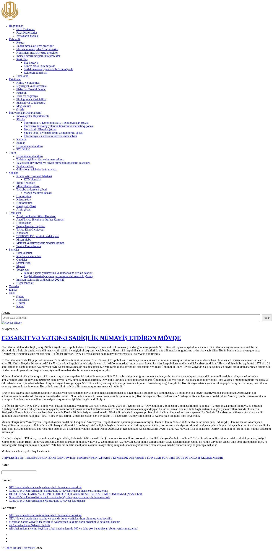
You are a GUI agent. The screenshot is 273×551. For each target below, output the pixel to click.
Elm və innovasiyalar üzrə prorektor (37, 49)
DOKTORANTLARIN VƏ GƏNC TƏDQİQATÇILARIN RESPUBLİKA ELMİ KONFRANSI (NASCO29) (75, 494)
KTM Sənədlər (32, 179)
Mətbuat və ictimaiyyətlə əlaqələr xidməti (40, 242)
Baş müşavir (31, 62)
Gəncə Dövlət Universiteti (19, 547)
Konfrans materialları (28, 256)
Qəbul (12, 293)
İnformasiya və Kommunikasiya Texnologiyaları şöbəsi (56, 122)
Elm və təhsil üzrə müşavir (39, 66)
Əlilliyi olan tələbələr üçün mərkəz (36, 169)
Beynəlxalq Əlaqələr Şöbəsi (40, 129)
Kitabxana (22, 232)
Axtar (266, 317)
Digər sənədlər (24, 282)
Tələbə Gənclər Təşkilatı (30, 226)
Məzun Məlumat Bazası (38, 192)
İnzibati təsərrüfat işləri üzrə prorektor (38, 55)
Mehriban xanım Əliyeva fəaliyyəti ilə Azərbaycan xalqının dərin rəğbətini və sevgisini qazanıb (64, 521)
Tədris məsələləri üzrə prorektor (34, 45)
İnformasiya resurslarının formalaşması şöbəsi (50, 136)
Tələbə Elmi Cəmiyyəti (29, 229)
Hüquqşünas (23, 222)
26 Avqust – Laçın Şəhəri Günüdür (29, 525)
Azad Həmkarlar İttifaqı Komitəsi (36, 216)
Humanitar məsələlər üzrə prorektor (37, 52)
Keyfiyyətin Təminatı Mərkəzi (34, 176)
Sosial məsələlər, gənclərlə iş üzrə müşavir (48, 69)
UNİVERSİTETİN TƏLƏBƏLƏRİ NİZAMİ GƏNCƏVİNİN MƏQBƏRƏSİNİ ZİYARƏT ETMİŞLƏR (64, 457)
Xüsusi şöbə (23, 199)
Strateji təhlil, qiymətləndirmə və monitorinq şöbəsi (53, 132)
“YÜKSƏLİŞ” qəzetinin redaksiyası (37, 236)
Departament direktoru (29, 146)
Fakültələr (15, 79)
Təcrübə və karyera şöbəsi (31, 189)
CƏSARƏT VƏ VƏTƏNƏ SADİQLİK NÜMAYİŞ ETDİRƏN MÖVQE (91, 338)
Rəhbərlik (14, 39)
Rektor (20, 42)
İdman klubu (23, 239)
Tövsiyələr (22, 269)
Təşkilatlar (15, 212)
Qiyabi (20, 109)
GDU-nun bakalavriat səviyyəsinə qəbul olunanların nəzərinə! (45, 487)
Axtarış (5, 312)
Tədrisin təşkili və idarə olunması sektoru (40, 159)
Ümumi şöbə (23, 196)
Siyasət (20, 266)
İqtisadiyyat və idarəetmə (31, 102)
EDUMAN (23, 149)
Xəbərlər (21, 139)
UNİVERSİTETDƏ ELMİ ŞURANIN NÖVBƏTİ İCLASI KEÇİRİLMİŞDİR (176, 457)
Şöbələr (20, 119)
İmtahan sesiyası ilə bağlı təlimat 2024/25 (40, 279)
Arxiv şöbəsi (23, 209)
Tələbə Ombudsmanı (28, 246)
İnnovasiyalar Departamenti (25, 112)
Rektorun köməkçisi (35, 72)
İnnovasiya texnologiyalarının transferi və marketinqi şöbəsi (58, 126)
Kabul (20, 306)
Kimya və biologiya (28, 82)
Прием (20, 303)
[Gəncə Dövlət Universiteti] (9, 19)
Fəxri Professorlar (26, 32)
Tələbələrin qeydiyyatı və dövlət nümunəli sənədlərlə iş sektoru (53, 162)
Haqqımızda (16, 25)
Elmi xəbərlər (24, 252)
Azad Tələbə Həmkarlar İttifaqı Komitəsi (40, 219)
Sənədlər (14, 249)
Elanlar (20, 142)
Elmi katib (22, 76)
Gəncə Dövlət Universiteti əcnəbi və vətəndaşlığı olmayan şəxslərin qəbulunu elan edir (59, 497)
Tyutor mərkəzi (25, 166)
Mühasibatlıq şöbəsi (28, 186)
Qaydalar (21, 259)
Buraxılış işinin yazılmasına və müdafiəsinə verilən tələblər (58, 272)
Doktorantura (24, 202)
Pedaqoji (21, 92)
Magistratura (23, 106)
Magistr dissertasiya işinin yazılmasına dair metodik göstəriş (58, 276)
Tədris (12, 152)
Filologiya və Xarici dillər (31, 99)
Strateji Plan (23, 262)
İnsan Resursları (25, 182)
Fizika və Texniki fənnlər (31, 89)
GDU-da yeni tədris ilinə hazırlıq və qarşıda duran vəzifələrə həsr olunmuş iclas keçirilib (60, 518)
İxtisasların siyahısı (27, 35)
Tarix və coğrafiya (27, 96)
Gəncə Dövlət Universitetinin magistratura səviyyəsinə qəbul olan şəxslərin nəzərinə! (58, 490)
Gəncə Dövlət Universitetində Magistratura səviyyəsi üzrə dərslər (47, 500)
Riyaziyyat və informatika (31, 86)
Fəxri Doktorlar (25, 29)
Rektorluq (22, 59)
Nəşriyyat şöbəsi (26, 206)
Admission (22, 299)
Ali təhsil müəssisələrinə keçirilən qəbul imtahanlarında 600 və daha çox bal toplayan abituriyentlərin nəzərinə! (73, 528)
